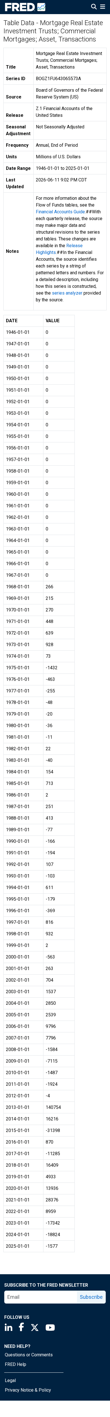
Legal (10, 1380)
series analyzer (67, 293)
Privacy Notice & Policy (28, 1390)
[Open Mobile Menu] (102, 7)
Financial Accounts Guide (60, 211)
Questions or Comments (29, 1354)
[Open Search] (94, 7)
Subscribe (91, 1297)
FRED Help (15, 1364)
